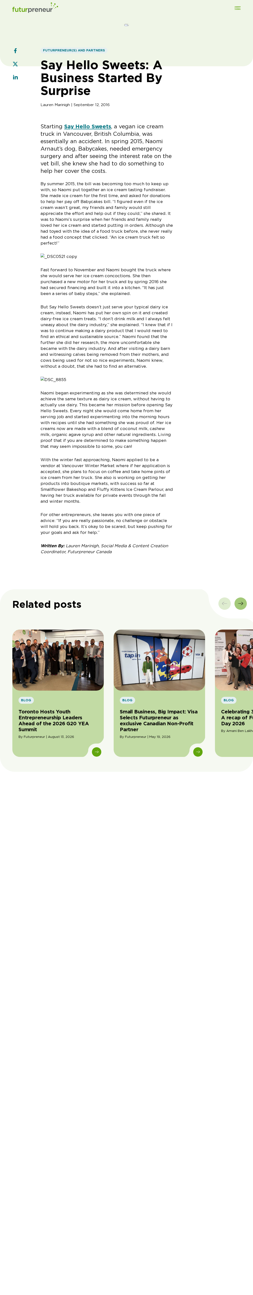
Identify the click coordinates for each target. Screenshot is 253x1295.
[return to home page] (35, 8)
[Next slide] (240, 603)
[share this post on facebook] (15, 51)
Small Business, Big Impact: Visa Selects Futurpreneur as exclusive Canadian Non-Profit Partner (159, 720)
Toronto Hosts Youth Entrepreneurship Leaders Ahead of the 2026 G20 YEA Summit (54, 720)
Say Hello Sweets (87, 126)
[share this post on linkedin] (15, 78)
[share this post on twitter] (15, 65)
